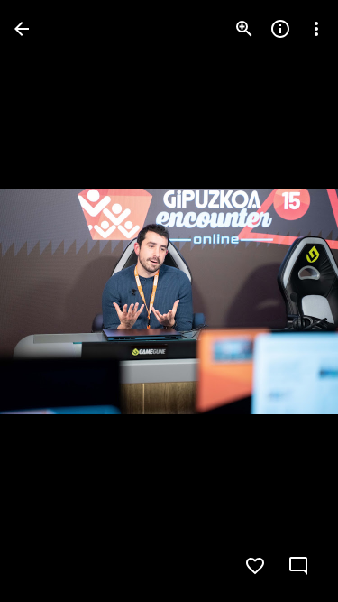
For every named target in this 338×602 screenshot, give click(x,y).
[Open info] (280, 29)
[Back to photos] (21, 29)
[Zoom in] (244, 29)
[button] (50, 301)
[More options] (316, 29)
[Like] (255, 566)
